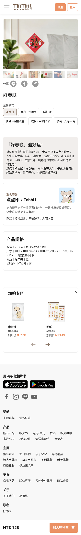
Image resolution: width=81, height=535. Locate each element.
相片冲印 (66, 433)
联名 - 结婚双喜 (15, 121)
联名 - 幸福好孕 (40, 121)
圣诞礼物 (46, 459)
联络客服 (25, 480)
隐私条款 (63, 480)
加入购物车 (61, 527)
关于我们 (9, 495)
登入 (72, 7)
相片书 (23, 433)
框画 (53, 433)
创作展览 (25, 418)
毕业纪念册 (26, 465)
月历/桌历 (39, 433)
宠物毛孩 (57, 454)
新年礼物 (63, 459)
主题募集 (9, 418)
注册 (60, 7)
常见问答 (9, 480)
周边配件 (25, 438)
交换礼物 (9, 465)
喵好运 (47, 112)
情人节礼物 (10, 459)
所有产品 (9, 433)
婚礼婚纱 (9, 454)
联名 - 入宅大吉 (65, 121)
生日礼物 (25, 454)
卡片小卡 (9, 438)
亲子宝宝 (41, 454)
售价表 (58, 438)
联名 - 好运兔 (29, 112)
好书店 (7, 511)
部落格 (23, 495)
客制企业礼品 (43, 480)
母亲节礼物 (29, 459)
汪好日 (10, 112)
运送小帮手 (42, 438)
